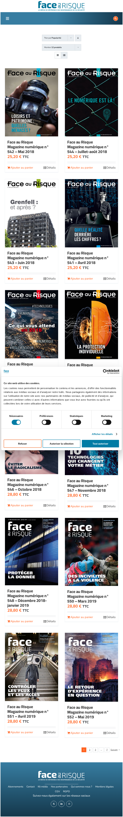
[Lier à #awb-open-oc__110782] (7, 18)
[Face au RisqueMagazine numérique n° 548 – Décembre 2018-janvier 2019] (31, 551)
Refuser (22, 443)
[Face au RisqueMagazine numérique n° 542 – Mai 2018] (31, 102)
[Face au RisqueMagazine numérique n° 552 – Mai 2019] (91, 667)
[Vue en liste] (64, 55)
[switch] (46, 422)
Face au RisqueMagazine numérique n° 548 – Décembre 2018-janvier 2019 (28, 598)
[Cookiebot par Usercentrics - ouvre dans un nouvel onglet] (105, 371)
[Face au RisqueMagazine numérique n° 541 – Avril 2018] (91, 213)
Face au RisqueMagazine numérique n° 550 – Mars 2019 (88, 596)
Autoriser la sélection (62, 443)
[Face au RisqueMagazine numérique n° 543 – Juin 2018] (31, 213)
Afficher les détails (102, 434)
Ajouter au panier (22, 168)
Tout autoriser (100, 443)
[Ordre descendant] (78, 38)
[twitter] (54, 804)
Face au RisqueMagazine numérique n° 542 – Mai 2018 (28, 146)
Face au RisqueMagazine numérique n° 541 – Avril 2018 (88, 257)
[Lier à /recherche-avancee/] (115, 18)
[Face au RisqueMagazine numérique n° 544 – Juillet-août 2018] (91, 102)
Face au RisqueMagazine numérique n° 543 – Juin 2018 (28, 257)
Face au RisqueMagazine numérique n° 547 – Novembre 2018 (88, 485)
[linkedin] (61, 804)
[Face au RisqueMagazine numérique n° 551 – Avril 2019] (31, 667)
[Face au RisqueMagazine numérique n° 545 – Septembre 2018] (91, 324)
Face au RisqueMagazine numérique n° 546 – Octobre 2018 (28, 484)
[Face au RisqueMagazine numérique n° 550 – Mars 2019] (91, 552)
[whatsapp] (69, 804)
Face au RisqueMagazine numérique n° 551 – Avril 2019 (28, 711)
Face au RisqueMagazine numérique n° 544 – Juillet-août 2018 (88, 146)
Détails (51, 168)
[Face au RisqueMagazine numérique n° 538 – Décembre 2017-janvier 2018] (31, 324)
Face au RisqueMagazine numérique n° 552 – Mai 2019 (88, 712)
